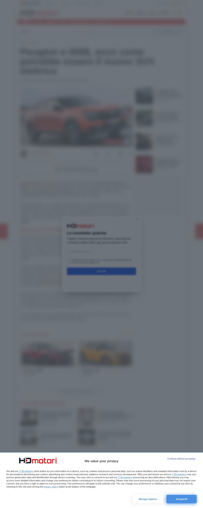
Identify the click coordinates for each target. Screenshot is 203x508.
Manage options (148, 499)
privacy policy (51, 486)
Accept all (181, 499)
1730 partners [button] (26, 471)
